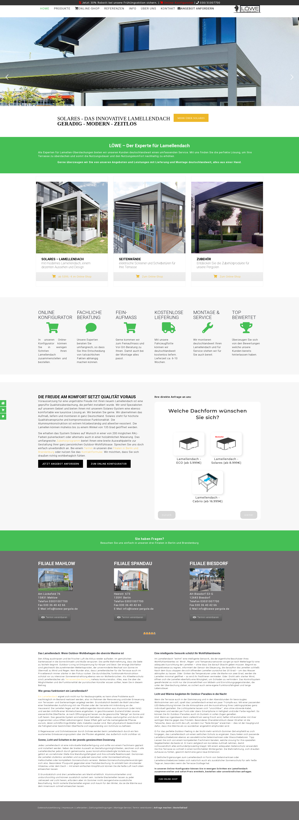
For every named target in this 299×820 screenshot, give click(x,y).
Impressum (68, 807)
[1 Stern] (144, 633)
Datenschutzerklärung (49, 807)
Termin (88, 448)
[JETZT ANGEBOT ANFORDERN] (62, 470)
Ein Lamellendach (47, 696)
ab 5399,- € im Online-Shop (74, 276)
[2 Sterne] (147, 633)
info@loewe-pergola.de (62, 608)
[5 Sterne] (154, 633)
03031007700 (58, 601)
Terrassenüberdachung (78, 679)
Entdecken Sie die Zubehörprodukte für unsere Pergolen (223, 263)
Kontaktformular (91, 451)
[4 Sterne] (152, 633)
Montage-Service (122, 807)
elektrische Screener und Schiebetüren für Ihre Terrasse (147, 263)
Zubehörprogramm (68, 440)
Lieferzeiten (81, 807)
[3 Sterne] (149, 633)
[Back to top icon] (161, 816)
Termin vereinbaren (56, 617)
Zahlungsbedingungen (100, 807)
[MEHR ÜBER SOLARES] (193, 124)
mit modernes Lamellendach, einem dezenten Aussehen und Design (65, 263)
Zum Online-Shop (152, 276)
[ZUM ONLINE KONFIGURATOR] (111, 470)
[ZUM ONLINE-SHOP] (169, 785)
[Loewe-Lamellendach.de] (247, 8)
